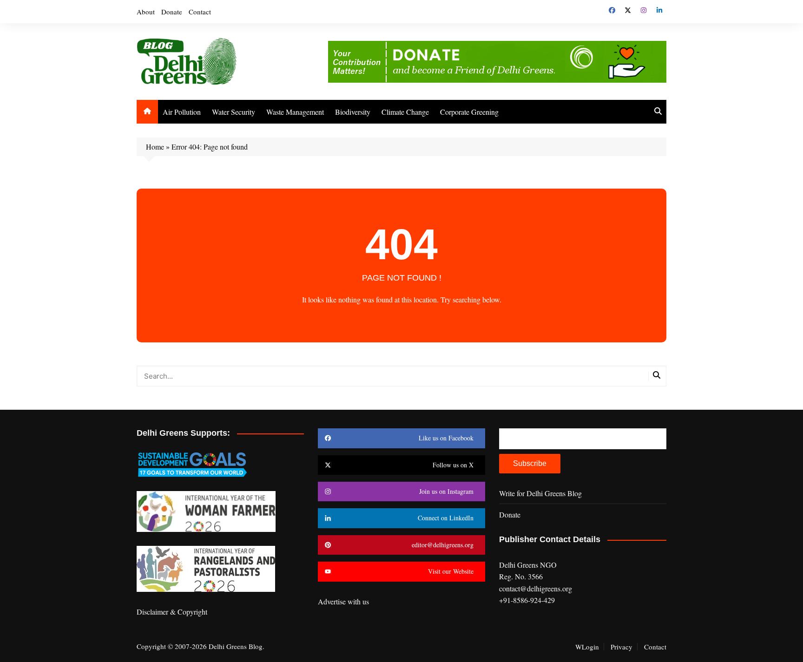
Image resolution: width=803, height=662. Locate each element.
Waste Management (295, 112)
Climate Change (405, 112)
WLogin (587, 646)
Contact (200, 11)
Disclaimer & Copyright (172, 611)
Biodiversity (352, 112)
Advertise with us (343, 601)
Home (155, 146)
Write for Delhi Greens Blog (540, 493)
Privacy (621, 646)
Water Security (233, 112)
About (146, 11)
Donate (171, 11)
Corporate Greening (469, 112)
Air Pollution (182, 112)
